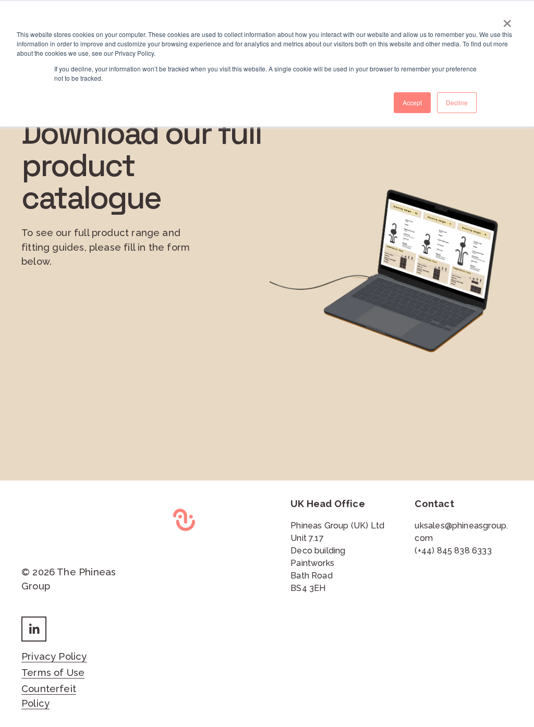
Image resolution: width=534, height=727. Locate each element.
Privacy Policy (54, 656)
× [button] (507, 19)
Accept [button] (412, 102)
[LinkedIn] (33, 629)
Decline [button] (457, 102)
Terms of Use (52, 672)
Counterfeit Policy (48, 696)
